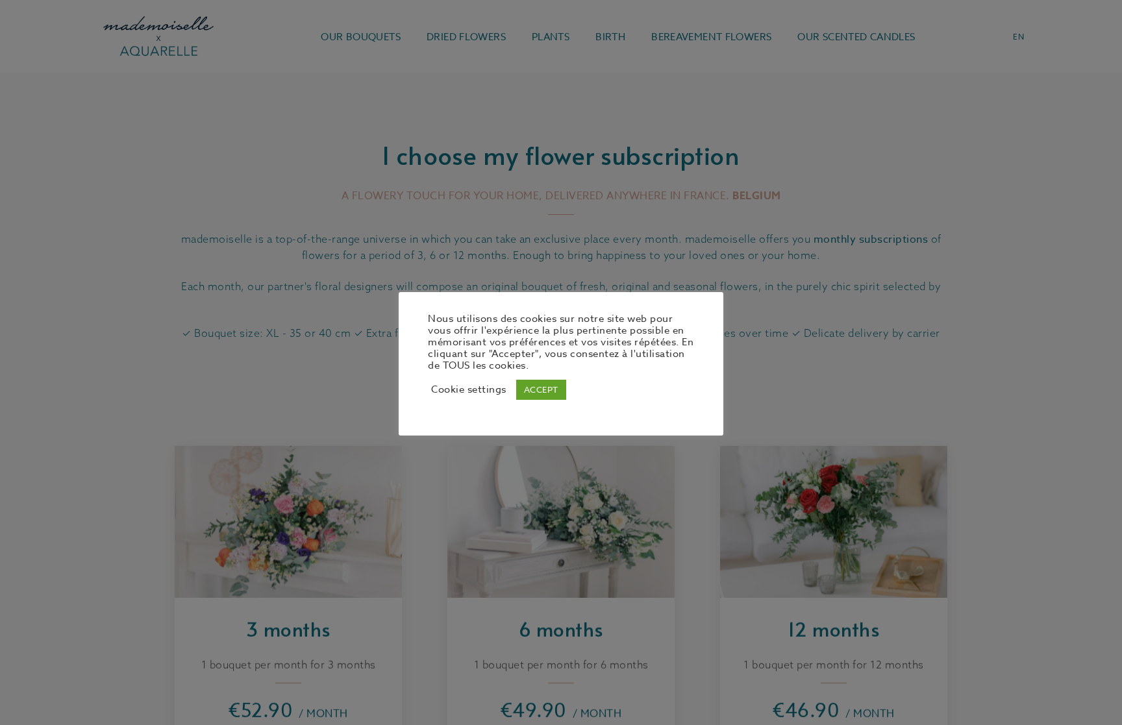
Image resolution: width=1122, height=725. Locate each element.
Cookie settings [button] (468, 389)
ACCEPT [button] (541, 389)
